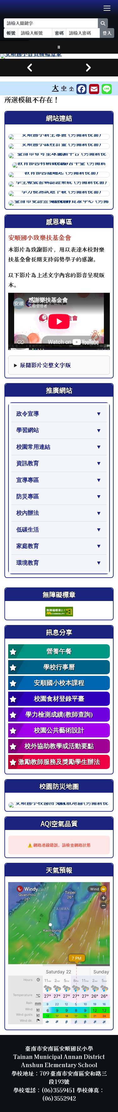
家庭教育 (27, 546)
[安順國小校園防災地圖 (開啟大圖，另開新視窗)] (59, 805)
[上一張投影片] (29, 67)
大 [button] (55, 87)
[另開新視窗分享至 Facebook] (81, 89)
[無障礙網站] (59, 611)
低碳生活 (27, 529)
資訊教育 (27, 463)
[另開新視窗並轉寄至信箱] (94, 89)
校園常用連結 (33, 447)
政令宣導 (27, 414)
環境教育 (27, 563)
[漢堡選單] (107, 8)
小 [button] (71, 88)
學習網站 (27, 430)
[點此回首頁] (59, 56)
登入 (107, 33)
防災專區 (27, 496)
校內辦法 (27, 513)
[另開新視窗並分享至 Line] (107, 89)
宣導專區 (27, 480)
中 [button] (64, 88)
